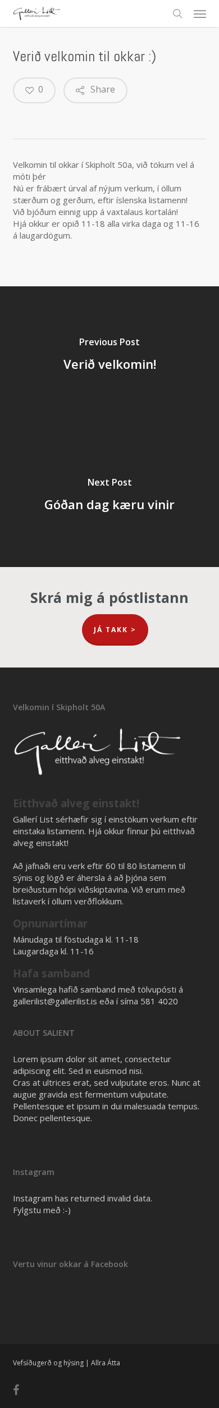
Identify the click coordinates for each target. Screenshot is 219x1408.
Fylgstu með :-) (42, 1209)
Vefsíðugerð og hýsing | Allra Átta (66, 1363)
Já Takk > (115, 629)
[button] (200, 13)
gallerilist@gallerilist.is (55, 1001)
